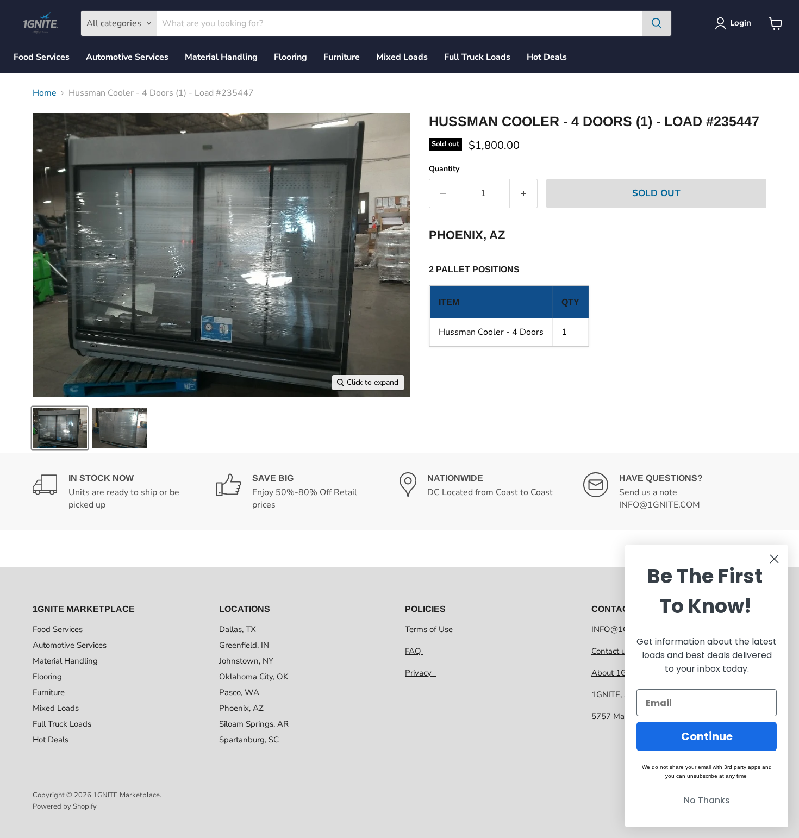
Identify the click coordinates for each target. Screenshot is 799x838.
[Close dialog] (774, 558)
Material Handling (221, 57)
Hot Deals (547, 57)
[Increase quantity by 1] (524, 193)
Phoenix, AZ (241, 708)
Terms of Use (429, 629)
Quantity (444, 169)
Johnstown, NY (246, 660)
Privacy (420, 672)
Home (45, 93)
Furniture (341, 57)
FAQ (414, 651)
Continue (707, 736)
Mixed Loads (402, 57)
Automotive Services (127, 57)
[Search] (656, 23)
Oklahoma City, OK (253, 676)
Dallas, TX (237, 629)
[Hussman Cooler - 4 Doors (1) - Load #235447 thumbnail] (60, 428)
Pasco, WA (239, 692)
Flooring (290, 57)
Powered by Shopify (65, 806)
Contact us (611, 651)
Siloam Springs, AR (254, 723)
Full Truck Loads (477, 57)
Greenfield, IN (244, 645)
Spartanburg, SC (249, 739)
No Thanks (707, 800)
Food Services (42, 57)
